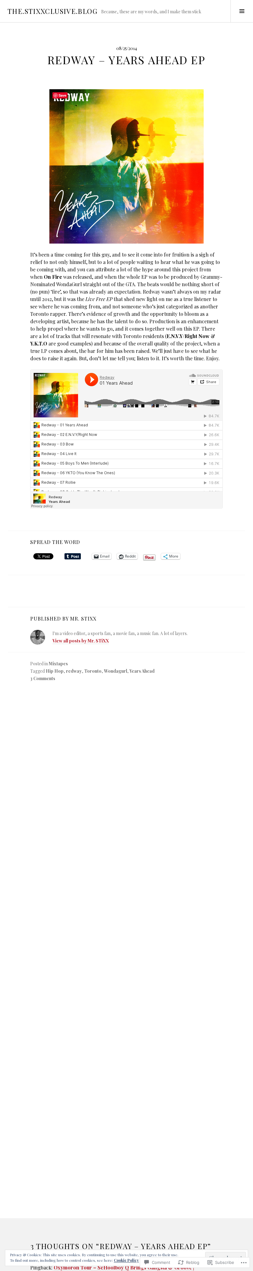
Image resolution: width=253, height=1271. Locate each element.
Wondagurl (115, 671)
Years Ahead (142, 671)
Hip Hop (55, 671)
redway (74, 671)
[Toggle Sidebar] (241, 11)
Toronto (93, 671)
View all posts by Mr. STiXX (80, 641)
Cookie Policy (126, 1260)
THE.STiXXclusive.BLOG (52, 11)
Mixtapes (58, 664)
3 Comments (42, 678)
